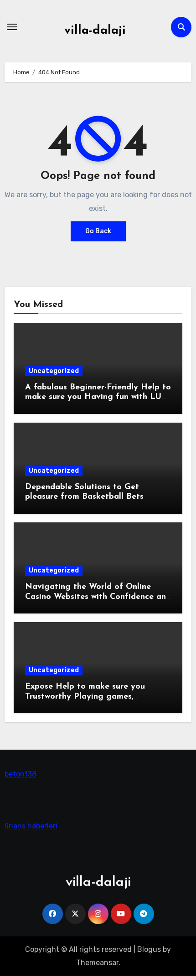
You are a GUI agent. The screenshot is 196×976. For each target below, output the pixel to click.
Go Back (98, 231)
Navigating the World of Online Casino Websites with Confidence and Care (98, 597)
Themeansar (97, 962)
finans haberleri (31, 826)
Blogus (149, 949)
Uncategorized (54, 371)
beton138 (20, 774)
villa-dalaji (95, 31)
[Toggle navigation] (12, 26)
